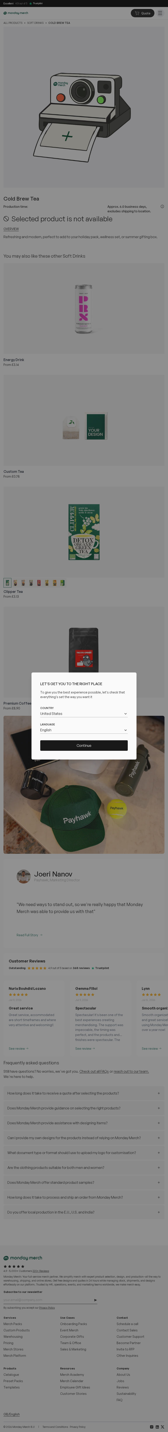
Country (47, 708)
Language (47, 724)
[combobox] (84, 713)
